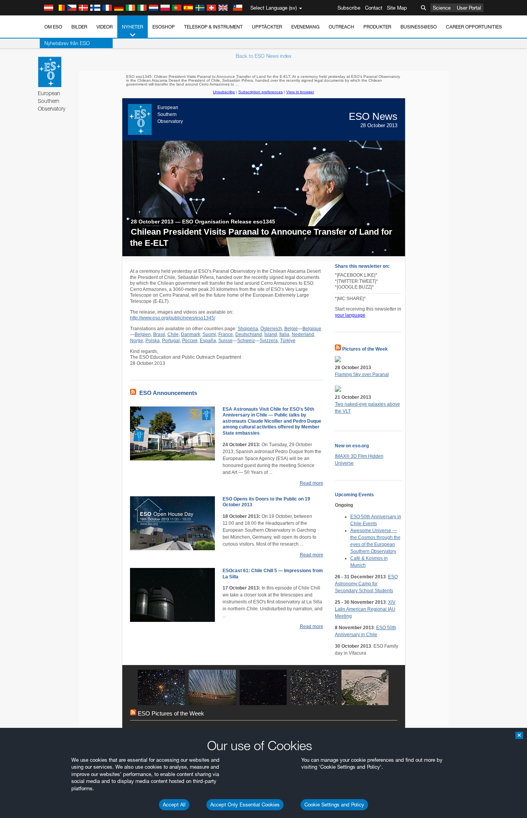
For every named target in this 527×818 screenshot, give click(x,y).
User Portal (469, 8)
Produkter (377, 27)
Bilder (79, 27)
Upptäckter (267, 27)
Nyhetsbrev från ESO (67, 43)
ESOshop (163, 27)
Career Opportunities (474, 27)
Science (442, 8)
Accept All (174, 804)
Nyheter (132, 27)
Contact (373, 8)
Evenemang (305, 27)
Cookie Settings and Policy (334, 804)
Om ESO (53, 27)
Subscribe (349, 8)
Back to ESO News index (263, 56)
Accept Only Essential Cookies (245, 804)
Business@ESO (418, 27)
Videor (104, 27)
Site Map (397, 8)
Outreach (341, 27)
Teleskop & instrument (213, 27)
